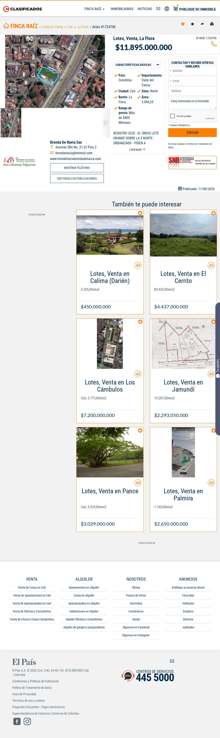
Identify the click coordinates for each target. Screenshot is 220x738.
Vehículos (188, 603)
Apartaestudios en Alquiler (84, 603)
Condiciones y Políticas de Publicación (35, 681)
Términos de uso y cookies (28, 701)
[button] (137, 65)
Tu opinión (218, 365)
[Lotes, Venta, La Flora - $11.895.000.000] (55, 71)
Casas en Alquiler (84, 595)
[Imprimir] (212, 24)
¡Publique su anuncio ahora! (188, 587)
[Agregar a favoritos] (192, 24)
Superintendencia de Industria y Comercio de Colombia (45, 713)
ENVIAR (193, 132)
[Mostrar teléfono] (214, 45)
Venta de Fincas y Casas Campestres (32, 619)
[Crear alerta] (183, 24)
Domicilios (136, 603)
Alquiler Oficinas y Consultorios (84, 619)
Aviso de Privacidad (24, 694)
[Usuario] (167, 9)
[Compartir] (202, 24)
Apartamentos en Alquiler (84, 587)
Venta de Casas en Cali (32, 587)
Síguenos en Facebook (136, 627)
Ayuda (136, 619)
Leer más (135, 149)
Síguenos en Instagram (136, 635)
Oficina (136, 587)
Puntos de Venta (136, 595)
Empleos (188, 611)
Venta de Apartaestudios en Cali (32, 603)
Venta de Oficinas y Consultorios (32, 611)
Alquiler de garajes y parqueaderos (84, 627)
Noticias (145, 9)
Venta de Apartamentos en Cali (31, 595)
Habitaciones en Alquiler (83, 611)
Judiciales (188, 627)
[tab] (137, 65)
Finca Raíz (93, 9)
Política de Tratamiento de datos (32, 688)
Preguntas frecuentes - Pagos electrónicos (38, 707)
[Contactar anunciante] (137, 267)
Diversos (188, 619)
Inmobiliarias (122, 9)
